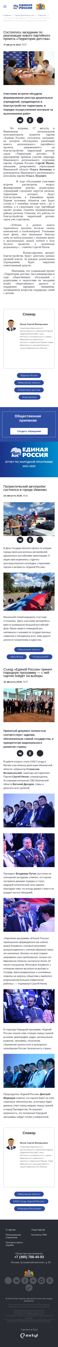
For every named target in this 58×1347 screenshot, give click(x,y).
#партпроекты (29, 397)
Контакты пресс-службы (14, 1243)
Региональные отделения (13, 1236)
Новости (42, 15)
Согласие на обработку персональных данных (29, 1320)
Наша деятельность (24, 15)
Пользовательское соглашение (29, 1310)
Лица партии (38, 1229)
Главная (7, 15)
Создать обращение (29, 431)
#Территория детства (29, 390)
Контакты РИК (39, 1234)
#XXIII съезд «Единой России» (29, 1201)
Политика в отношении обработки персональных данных (29, 1317)
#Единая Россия (29, 375)
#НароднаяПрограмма (29, 1208)
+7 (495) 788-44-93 (29, 1257)
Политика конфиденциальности (29, 1313)
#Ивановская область (29, 382)
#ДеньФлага (16, 657)
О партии (11, 1229)
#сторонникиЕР (40, 657)
